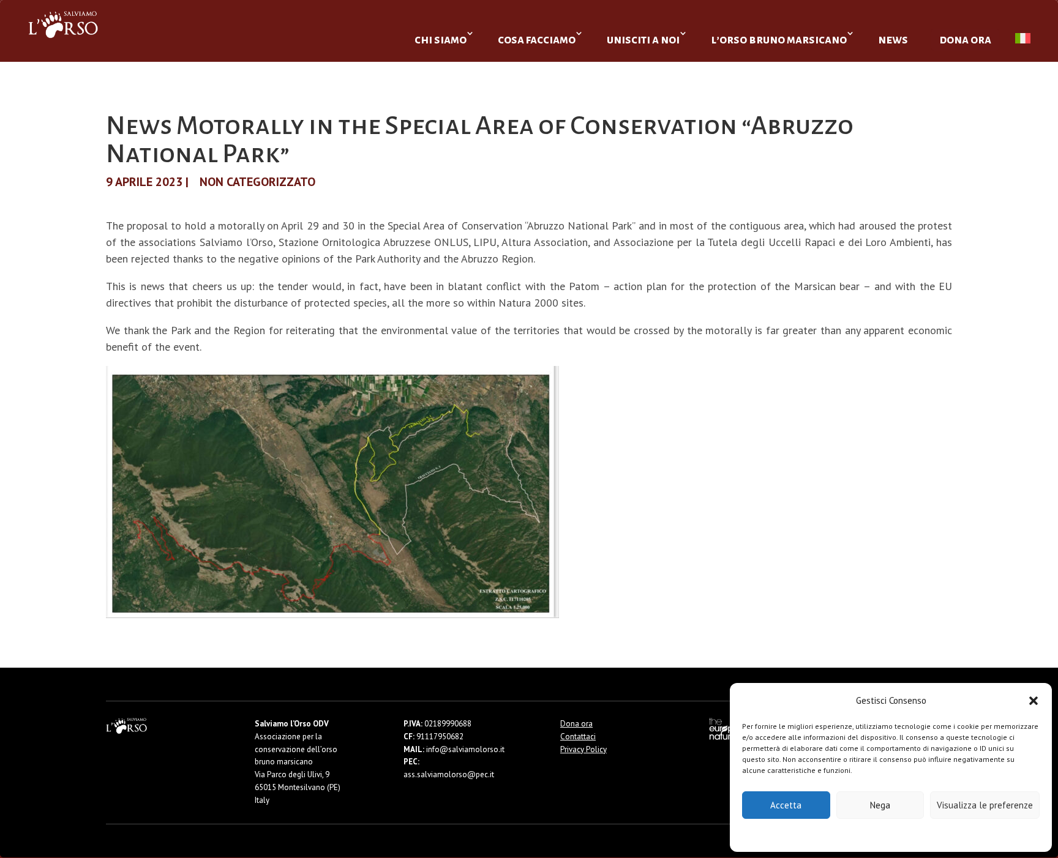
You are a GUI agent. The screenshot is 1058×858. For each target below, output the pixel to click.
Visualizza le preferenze (985, 805)
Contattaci (578, 736)
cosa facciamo (537, 39)
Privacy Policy (921, 834)
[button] (1033, 701)
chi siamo (441, 39)
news (893, 39)
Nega (880, 805)
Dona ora (576, 723)
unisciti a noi (643, 39)
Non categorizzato (257, 182)
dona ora (965, 39)
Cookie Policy (853, 834)
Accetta (785, 805)
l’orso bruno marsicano (779, 39)
